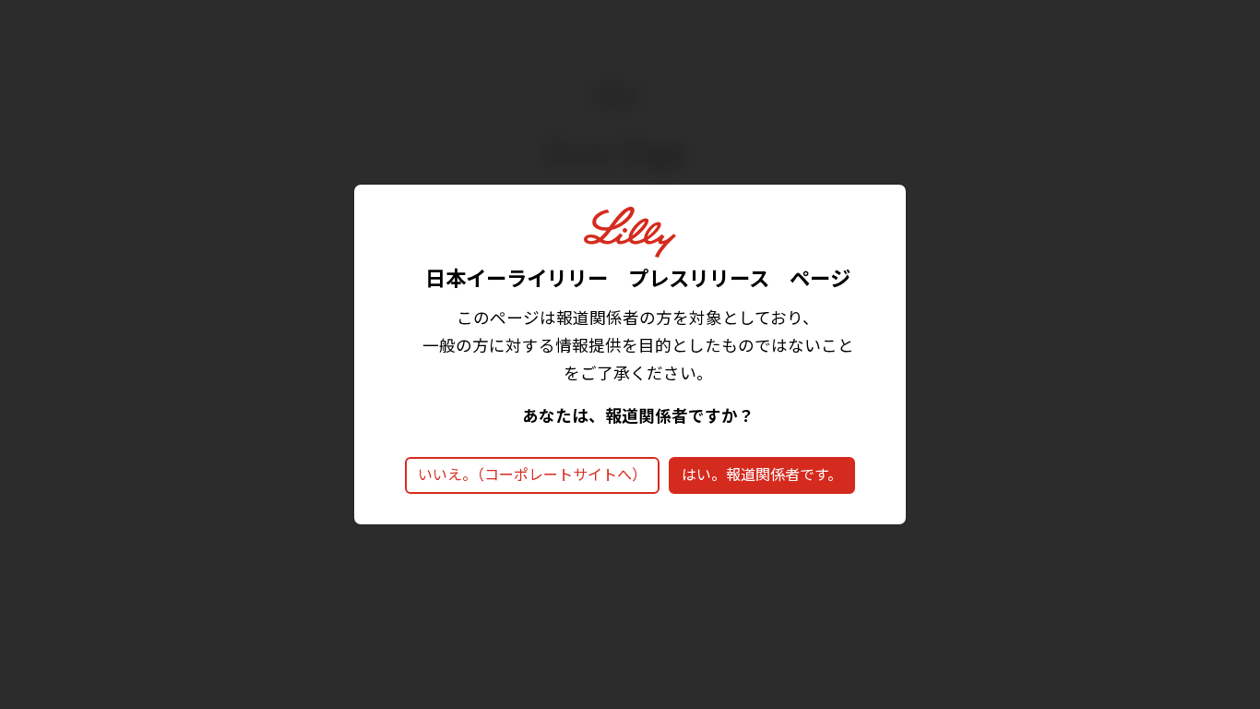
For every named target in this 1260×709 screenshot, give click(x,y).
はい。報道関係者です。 (762, 475)
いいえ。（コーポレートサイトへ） (532, 475)
